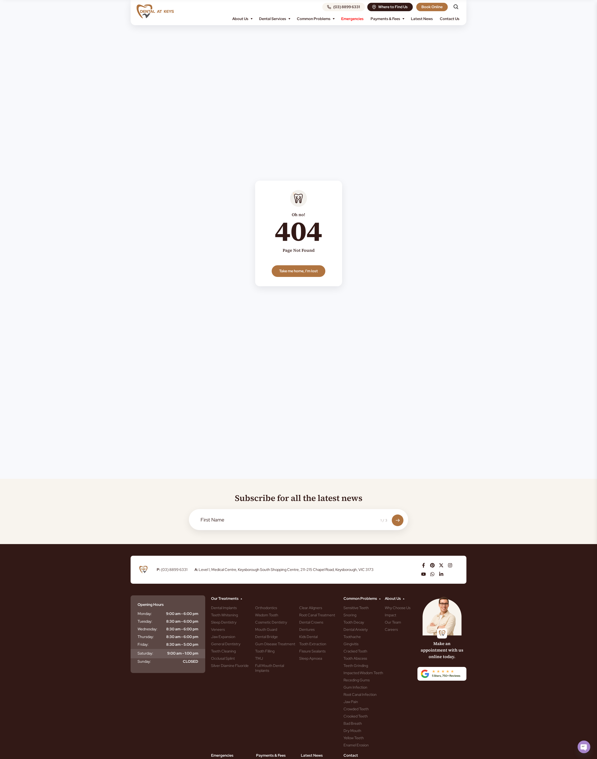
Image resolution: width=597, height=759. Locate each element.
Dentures (307, 629)
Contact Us (449, 18)
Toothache (352, 636)
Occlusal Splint (223, 658)
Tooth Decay (354, 622)
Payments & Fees (385, 18)
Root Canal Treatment (317, 615)
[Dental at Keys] (155, 11)
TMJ (259, 658)
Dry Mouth (352, 730)
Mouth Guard (266, 629)
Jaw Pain (351, 701)
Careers (391, 629)
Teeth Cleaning (223, 651)
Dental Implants (224, 607)
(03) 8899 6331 (172, 569)
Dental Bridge (266, 636)
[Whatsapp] (432, 574)
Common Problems (313, 18)
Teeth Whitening (224, 615)
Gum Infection (355, 687)
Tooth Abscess (355, 658)
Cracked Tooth (355, 651)
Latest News (422, 18)
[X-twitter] (441, 565)
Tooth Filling (264, 651)
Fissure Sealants (312, 651)
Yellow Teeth (354, 737)
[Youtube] (423, 574)
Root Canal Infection (360, 694)
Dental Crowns (311, 622)
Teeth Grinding (356, 665)
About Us (240, 18)
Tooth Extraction (312, 644)
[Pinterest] (432, 565)
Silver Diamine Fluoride (230, 665)
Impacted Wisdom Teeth (363, 672)
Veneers (218, 629)
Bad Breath (353, 723)
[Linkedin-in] (441, 574)
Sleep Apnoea (310, 658)
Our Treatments (225, 598)
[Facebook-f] (423, 565)
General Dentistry (225, 644)
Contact (351, 755)
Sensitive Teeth (356, 607)
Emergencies (352, 18)
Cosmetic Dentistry (271, 622)
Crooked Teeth (356, 716)
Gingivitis (351, 644)
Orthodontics (266, 607)
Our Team (393, 622)
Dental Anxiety (356, 629)
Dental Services (272, 18)
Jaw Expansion (223, 636)
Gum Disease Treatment (275, 644)
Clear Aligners (310, 607)
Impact (390, 615)
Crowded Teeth (356, 709)
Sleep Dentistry (223, 622)
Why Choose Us (397, 607)
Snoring (350, 615)
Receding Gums (357, 680)
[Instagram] (450, 565)
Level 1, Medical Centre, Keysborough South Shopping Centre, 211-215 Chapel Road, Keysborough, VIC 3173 (284, 569)
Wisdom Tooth (266, 615)
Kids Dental (308, 636)
